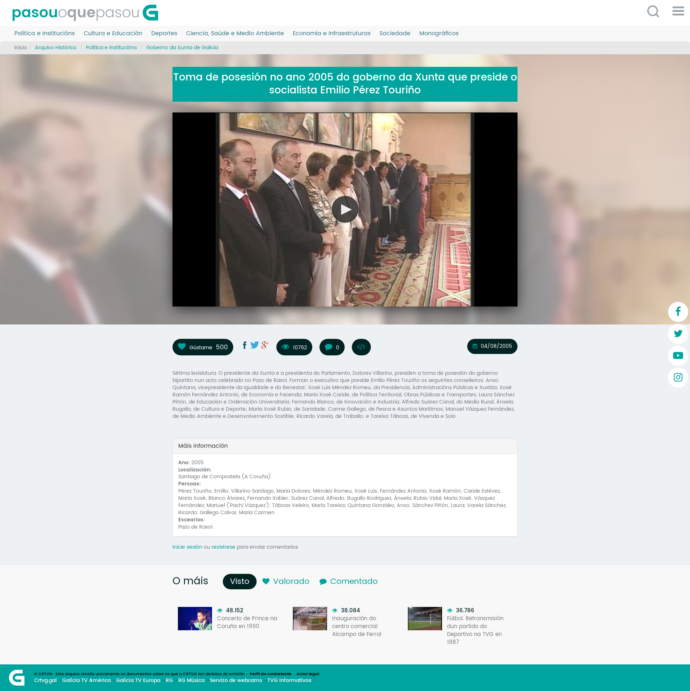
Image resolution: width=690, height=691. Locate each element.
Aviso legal (307, 674)
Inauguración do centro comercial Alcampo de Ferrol (356, 626)
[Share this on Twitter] (254, 345)
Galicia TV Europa (138, 680)
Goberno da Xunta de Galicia (182, 47)
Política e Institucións (44, 33)
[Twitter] (678, 334)
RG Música (191, 680)
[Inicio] (88, 13)
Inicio (20, 47)
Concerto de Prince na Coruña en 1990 (247, 622)
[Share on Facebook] (244, 345)
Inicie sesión (187, 547)
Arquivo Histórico (56, 47)
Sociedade (395, 33)
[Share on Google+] (265, 345)
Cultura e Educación (113, 33)
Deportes (164, 33)
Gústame (200, 347)
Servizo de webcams (236, 680)
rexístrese (223, 547)
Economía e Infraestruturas (332, 33)
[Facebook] (678, 312)
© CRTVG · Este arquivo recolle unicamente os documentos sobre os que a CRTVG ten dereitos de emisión (139, 674)
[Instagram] (678, 378)
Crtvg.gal (45, 680)
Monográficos (439, 33)
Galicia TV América (86, 680)
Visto (241, 581)
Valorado (291, 581)
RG (169, 680)
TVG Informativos (289, 680)
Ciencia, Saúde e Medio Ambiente (235, 33)
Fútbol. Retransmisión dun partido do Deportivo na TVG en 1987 (475, 630)
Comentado (354, 581)
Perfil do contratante (270, 674)
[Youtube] (678, 356)
